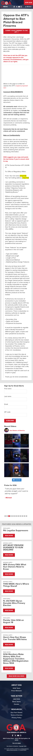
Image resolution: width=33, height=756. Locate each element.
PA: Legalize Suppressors (15, 530)
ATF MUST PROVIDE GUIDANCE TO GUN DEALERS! (13, 547)
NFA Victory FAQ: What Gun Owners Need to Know (14, 566)
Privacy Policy (16, 718)
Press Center (7, 652)
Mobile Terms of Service (12, 750)
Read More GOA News (16, 676)
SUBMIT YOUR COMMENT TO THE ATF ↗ (16, 31)
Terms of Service (16, 715)
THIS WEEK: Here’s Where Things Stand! (16, 585)
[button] (5, 516)
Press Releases (16, 691)
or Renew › (28, 6)
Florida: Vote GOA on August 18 (13, 621)
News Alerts (16, 702)
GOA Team (16, 688)
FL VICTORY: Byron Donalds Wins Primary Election (14, 603)
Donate (16, 704)
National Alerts (7, 543)
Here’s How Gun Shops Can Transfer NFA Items (15, 638)
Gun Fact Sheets (16, 712)
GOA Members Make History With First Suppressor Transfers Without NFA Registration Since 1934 (16, 658)
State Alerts (6, 528)
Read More (9, 535)
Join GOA (28, 3)
